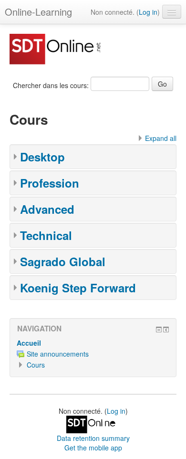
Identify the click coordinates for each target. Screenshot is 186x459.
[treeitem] (93, 343)
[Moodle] (93, 423)
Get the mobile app (93, 447)
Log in (148, 12)
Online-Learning (38, 12)
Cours (36, 364)
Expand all (160, 138)
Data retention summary (93, 438)
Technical (46, 235)
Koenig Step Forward (78, 287)
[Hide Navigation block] (159, 329)
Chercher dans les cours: (52, 85)
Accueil (29, 343)
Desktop (42, 157)
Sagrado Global (62, 261)
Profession (49, 183)
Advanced (47, 209)
